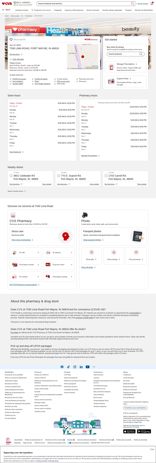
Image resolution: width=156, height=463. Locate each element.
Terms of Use (54, 461)
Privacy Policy (43, 461)
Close (152, 449)
